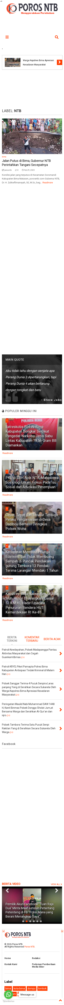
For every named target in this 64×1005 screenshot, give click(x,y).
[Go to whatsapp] (8, 994)
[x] (3, 931)
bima (4, 157)
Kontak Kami (10, 964)
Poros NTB (29, 946)
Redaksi (36, 958)
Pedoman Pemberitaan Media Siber (43, 965)
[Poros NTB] (32, 13)
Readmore (47, 182)
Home (7, 958)
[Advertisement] (32, 89)
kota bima (19, 988)
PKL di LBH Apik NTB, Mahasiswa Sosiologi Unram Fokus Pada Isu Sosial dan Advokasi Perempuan (32, 482)
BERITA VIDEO (11, 884)
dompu (32, 988)
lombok (42, 988)
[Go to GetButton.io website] (8, 1001)
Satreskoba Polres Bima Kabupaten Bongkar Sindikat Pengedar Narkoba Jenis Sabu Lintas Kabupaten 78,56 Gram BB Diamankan (31, 436)
